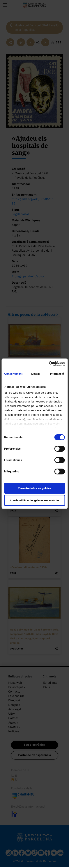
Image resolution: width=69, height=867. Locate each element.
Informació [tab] (57, 373)
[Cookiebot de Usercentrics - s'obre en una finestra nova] (49, 363)
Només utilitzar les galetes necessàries (34, 500)
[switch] (59, 449)
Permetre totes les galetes (34, 488)
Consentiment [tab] (13, 373)
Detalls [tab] (35, 373)
